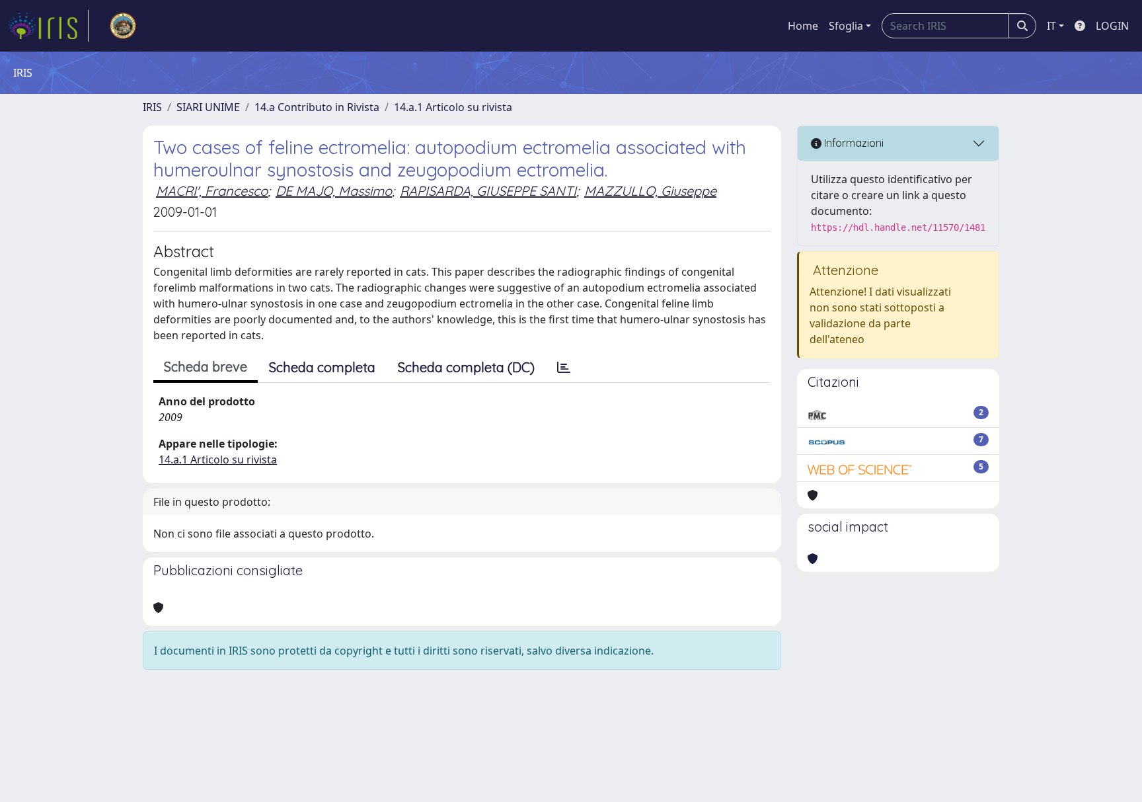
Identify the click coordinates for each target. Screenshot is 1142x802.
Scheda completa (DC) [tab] (466, 367)
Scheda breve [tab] (205, 366)
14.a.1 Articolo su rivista (453, 107)
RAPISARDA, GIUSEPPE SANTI (488, 190)
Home (803, 26)
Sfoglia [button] (846, 26)
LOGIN (1112, 26)
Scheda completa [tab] (322, 367)
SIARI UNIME (208, 107)
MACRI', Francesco (212, 190)
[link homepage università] (123, 26)
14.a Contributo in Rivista (316, 107)
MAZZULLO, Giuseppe (650, 190)
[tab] (564, 367)
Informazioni (852, 142)
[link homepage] (48, 26)
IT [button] (1051, 26)
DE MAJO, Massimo (334, 190)
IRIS (152, 107)
